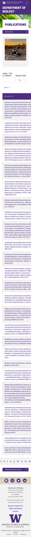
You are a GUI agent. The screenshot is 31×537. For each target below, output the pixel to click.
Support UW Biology (15, 508)
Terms (16, 534)
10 (18, 461)
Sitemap (23, 534)
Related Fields (21, 75)
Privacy (9, 534)
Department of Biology (14, 9)
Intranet (15, 511)
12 (26, 461)
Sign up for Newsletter (15, 506)
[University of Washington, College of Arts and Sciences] (12, 3)
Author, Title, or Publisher (7, 74)
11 (22, 461)
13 (30, 461)
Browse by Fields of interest (13, 469)
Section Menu (9, 32)
